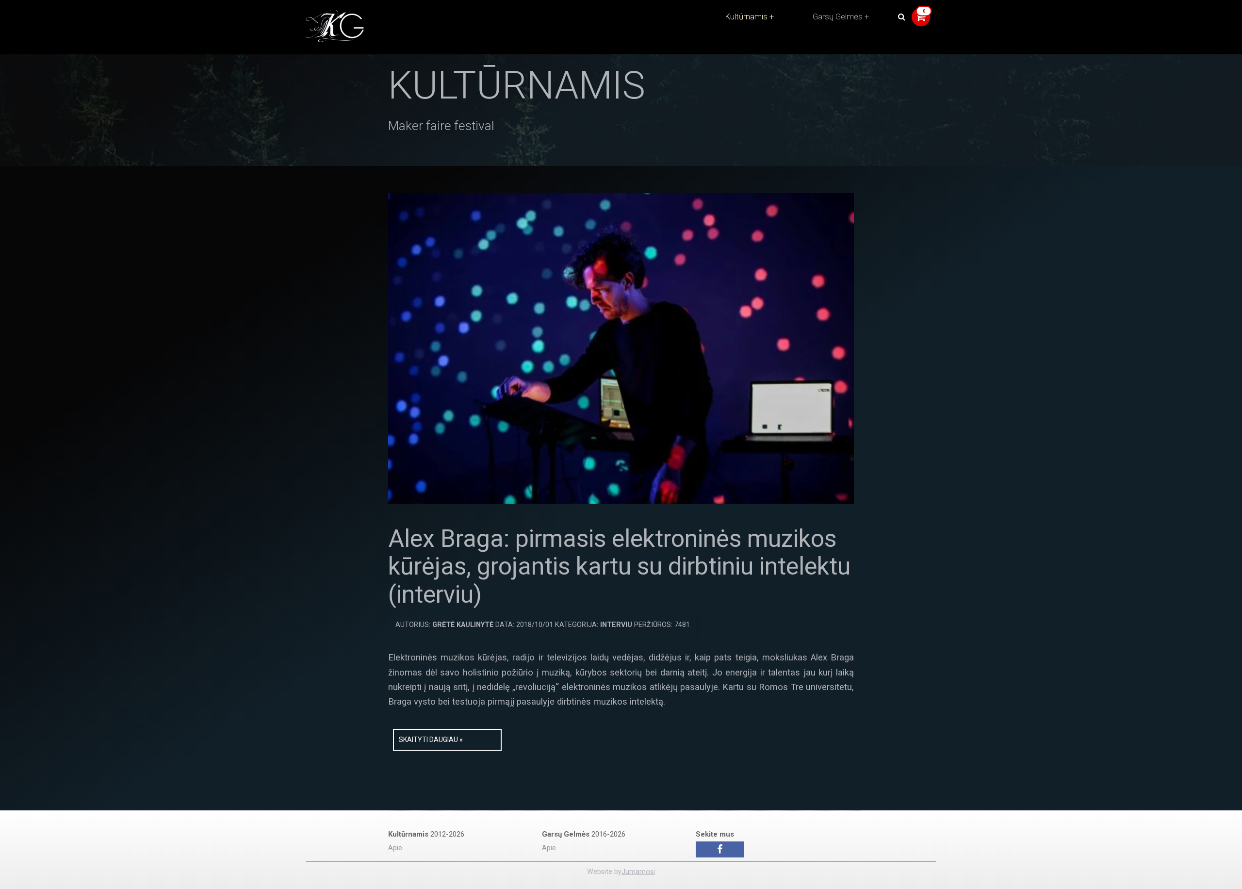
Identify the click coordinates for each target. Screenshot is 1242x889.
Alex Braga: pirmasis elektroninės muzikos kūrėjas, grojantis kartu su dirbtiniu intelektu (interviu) (619, 567)
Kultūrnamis (746, 16)
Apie (395, 848)
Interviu (616, 625)
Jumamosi (638, 872)
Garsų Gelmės (838, 16)
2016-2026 (583, 834)
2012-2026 (426, 834)
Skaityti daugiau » (431, 739)
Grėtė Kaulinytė (462, 625)
